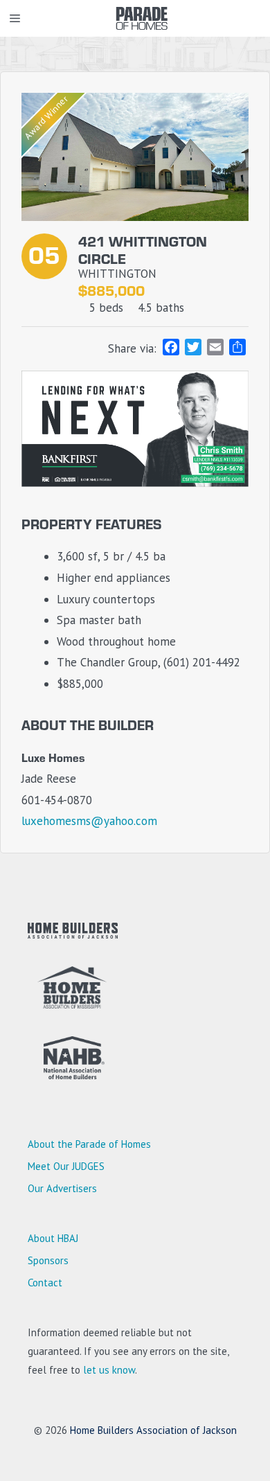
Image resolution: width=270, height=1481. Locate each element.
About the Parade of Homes (89, 1144)
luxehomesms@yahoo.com (89, 820)
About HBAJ (53, 1238)
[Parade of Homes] (142, 18)
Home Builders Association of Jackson (153, 1430)
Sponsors (48, 1260)
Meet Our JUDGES (66, 1166)
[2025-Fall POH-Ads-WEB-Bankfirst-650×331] (135, 482)
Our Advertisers (62, 1188)
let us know (109, 1369)
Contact (45, 1282)
